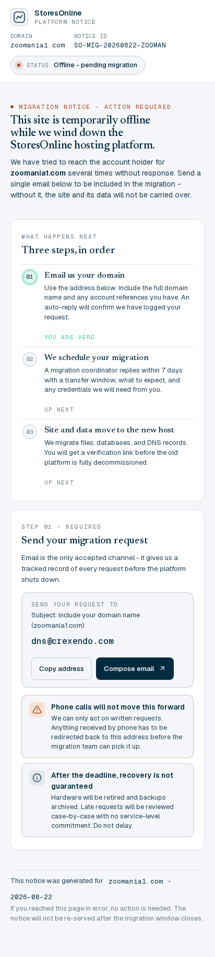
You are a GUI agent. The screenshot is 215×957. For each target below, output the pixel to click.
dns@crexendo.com (72, 641)
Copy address (61, 668)
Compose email (129, 668)
